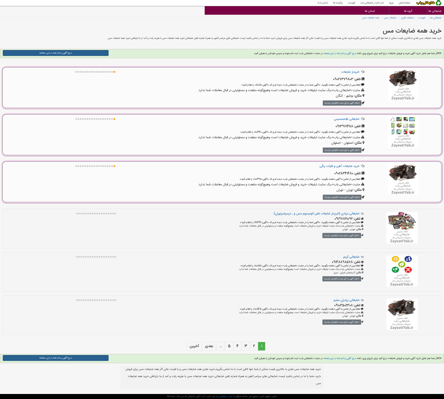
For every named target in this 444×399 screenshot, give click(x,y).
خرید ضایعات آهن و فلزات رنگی (339, 166)
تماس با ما (323, 3)
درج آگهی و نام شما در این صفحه (339, 53)
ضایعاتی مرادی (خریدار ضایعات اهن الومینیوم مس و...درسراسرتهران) (317, 213)
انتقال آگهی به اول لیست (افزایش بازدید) (342, 103)
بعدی (209, 346)
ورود (391, 3)
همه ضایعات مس (371, 18)
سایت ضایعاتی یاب (224, 396)
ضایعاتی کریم (351, 257)
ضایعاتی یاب (435, 18)
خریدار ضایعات (350, 72)
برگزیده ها (338, 3)
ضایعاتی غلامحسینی (346, 119)
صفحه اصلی (404, 3)
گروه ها (408, 11)
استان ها (370, 11)
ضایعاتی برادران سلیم (347, 300)
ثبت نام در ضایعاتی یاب (372, 3)
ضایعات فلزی (407, 18)
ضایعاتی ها (436, 11)
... (220, 346)
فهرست (351, 3)
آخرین (194, 346)
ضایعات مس (390, 18)
